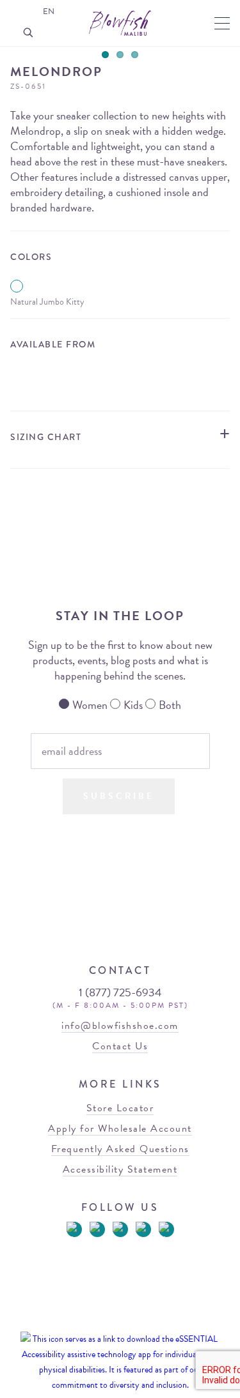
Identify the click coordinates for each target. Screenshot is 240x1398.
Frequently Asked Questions (120, 1149)
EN (48, 11)
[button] (222, 23)
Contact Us (120, 1046)
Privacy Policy (143, 1321)
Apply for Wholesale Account (120, 1128)
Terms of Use (89, 1321)
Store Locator (120, 374)
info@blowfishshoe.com (120, 1025)
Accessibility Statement (120, 1169)
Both (170, 704)
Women (90, 704)
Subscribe (118, 796)
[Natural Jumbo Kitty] (16, 286)
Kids (133, 704)
